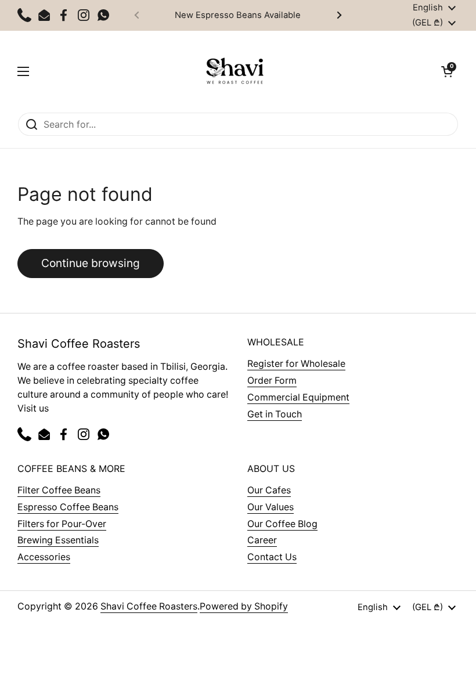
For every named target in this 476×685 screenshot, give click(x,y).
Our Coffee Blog (282, 523)
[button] (447, 71)
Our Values (270, 507)
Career (262, 540)
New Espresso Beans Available (238, 15)
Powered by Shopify (244, 606)
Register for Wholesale (296, 363)
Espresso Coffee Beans (67, 507)
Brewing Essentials (58, 540)
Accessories (43, 557)
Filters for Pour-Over (61, 523)
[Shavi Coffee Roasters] (235, 71)
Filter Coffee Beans (58, 490)
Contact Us (272, 557)
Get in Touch (274, 414)
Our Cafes (269, 490)
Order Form (272, 380)
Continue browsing (90, 263)
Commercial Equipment (298, 397)
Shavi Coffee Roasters (148, 606)
